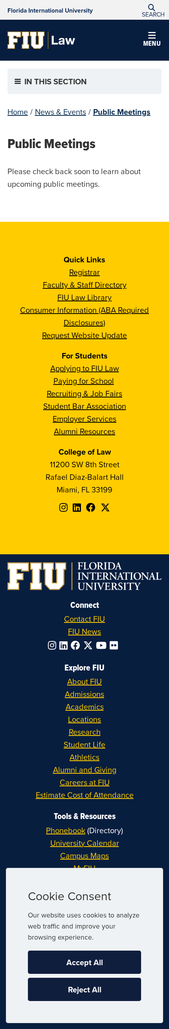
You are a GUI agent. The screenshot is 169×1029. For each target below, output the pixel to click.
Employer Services (84, 418)
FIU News (84, 631)
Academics (85, 706)
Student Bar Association (84, 406)
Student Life (84, 744)
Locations (84, 719)
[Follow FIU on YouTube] (103, 645)
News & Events (60, 111)
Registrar (84, 272)
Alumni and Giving (84, 769)
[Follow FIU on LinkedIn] (65, 645)
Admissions (84, 694)
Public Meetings (122, 111)
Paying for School (83, 380)
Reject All (84, 989)
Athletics (84, 757)
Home (17, 111)
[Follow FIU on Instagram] (53, 645)
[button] (152, 10)
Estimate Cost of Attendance (85, 795)
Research (85, 731)
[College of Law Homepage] (41, 40)
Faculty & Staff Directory (85, 284)
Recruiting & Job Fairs (84, 393)
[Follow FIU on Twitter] (89, 645)
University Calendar (84, 843)
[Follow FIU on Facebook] (77, 645)
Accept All (84, 962)
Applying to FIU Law (84, 368)
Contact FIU (84, 618)
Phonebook (65, 830)
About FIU (84, 681)
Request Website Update (84, 335)
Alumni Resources (84, 431)
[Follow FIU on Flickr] (115, 645)
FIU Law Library (84, 297)
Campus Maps (84, 855)
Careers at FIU (85, 782)
